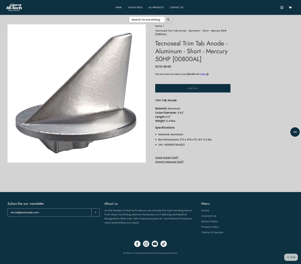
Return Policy (209, 221)
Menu (205, 203)
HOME (119, 7)
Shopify (173, 253)
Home (158, 26)
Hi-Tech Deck (135, 7)
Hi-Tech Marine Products (143, 253)
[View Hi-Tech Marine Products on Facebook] (137, 244)
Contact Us (176, 7)
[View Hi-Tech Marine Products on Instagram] (146, 244)
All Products (156, 7)
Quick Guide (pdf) (166, 157)
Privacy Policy (210, 227)
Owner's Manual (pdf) (169, 162)
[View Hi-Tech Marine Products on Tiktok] (164, 244)
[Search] (168, 19)
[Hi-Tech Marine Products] (14, 7)
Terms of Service (212, 232)
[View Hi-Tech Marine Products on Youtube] (155, 244)
